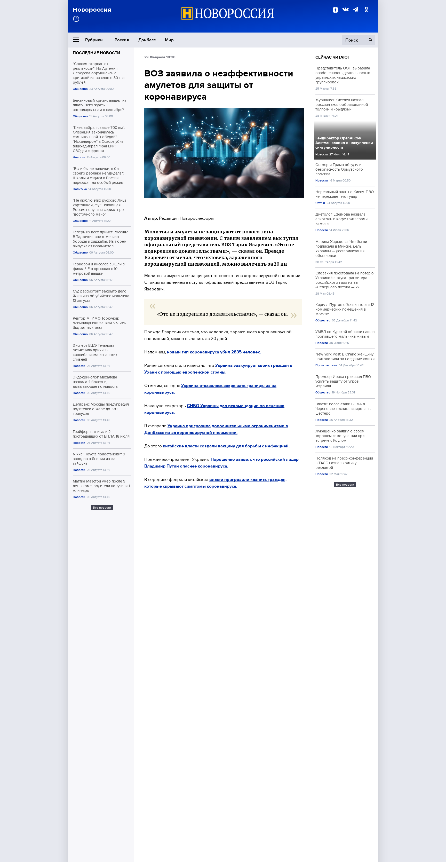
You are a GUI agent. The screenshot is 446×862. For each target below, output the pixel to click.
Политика (80, 189)
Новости (79, 157)
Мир (169, 39)
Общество (80, 89)
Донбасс (147, 39)
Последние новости (96, 53)
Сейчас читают (332, 57)
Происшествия (326, 365)
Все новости (102, 507)
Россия (122, 39)
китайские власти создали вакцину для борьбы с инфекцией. (226, 446)
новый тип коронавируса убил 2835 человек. (214, 352)
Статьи (320, 203)
